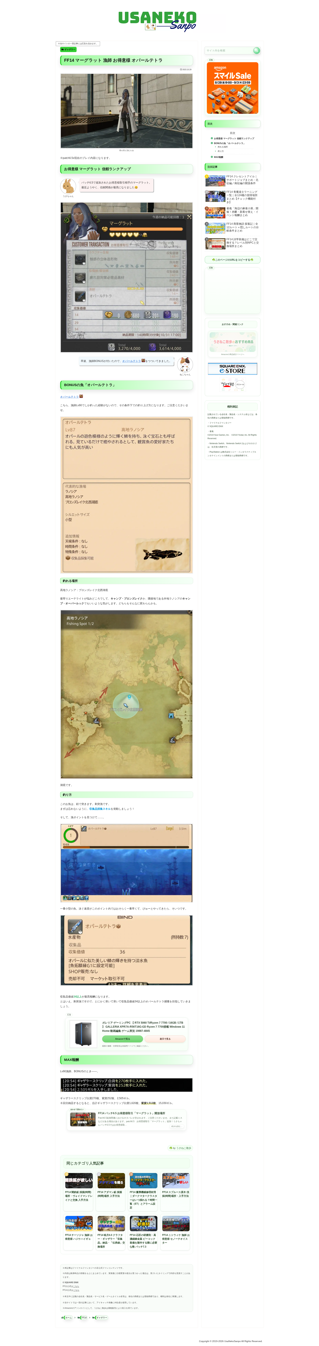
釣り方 (221, 151)
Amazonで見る (122, 1039)
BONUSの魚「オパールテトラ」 (229, 143)
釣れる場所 (223, 147)
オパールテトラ (131, 361)
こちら (76, 1286)
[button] (256, 50)
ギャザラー (69, 49)
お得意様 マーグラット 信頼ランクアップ (234, 138)
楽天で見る (165, 1039)
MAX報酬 (218, 157)
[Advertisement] (232, 291)
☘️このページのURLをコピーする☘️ (232, 259)
